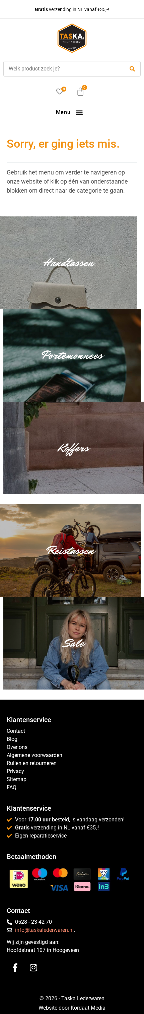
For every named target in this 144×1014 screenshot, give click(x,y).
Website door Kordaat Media (72, 1008)
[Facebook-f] (15, 967)
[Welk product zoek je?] (62, 68)
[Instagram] (33, 967)
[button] (79, 112)
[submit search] (132, 68)
